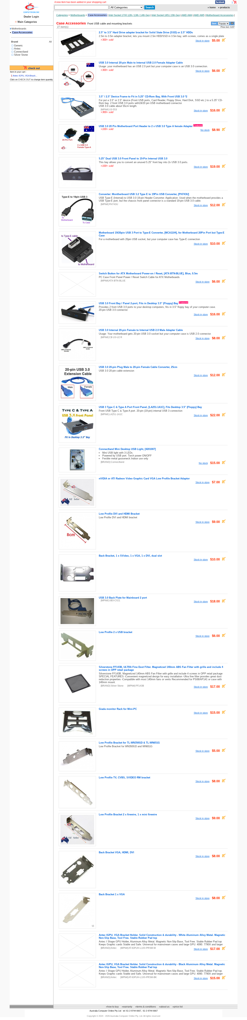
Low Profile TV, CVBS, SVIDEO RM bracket (124, 777)
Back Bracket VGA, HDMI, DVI (116, 852)
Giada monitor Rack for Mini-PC (118, 709)
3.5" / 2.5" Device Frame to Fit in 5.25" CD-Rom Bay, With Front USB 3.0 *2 (143, 96)
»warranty (127, 1006)
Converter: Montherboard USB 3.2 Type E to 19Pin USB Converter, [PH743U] (144, 194)
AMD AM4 (187, 15)
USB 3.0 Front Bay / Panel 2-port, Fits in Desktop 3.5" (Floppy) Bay (138, 303)
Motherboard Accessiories (219, 15)
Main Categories (27, 21)
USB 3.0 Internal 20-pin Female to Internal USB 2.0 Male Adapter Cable (141, 330)
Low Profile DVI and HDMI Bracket (119, 513)
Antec (17, 48)
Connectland (21, 51)
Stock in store (202, 40)
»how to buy (112, 1006)
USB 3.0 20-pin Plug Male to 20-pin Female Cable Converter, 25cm (138, 367)
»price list (178, 1006)
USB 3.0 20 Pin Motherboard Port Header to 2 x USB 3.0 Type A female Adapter (146, 126)
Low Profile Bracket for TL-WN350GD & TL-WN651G (129, 742)
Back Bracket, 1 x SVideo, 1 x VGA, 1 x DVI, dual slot (130, 555)
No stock (205, 130)
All (50, 41)
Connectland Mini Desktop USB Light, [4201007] (127, 449)
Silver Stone (21, 54)
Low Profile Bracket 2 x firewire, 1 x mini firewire (128, 814)
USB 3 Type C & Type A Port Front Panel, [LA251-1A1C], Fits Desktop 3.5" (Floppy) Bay (150, 407)
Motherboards (19, 28)
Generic (18, 45)
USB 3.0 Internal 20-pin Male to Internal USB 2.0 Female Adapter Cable (141, 62)
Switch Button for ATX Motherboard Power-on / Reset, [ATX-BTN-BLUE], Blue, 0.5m (148, 273)
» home (212, 7)
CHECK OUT (24, 79)
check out (34, 68)
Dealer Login (31, 16)
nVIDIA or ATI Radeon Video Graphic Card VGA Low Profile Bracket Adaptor (144, 478)
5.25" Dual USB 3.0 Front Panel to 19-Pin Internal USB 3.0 (133, 158)
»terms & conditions (145, 1006)
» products (224, 7)
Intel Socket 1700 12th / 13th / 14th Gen (129, 15)
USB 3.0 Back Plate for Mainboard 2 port (123, 597)
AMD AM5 (199, 15)
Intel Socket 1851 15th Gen (166, 15)
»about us (164, 1006)
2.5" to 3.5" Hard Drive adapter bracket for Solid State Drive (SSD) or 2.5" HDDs (146, 32)
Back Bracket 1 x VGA (112, 894)
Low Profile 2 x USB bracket (115, 632)
